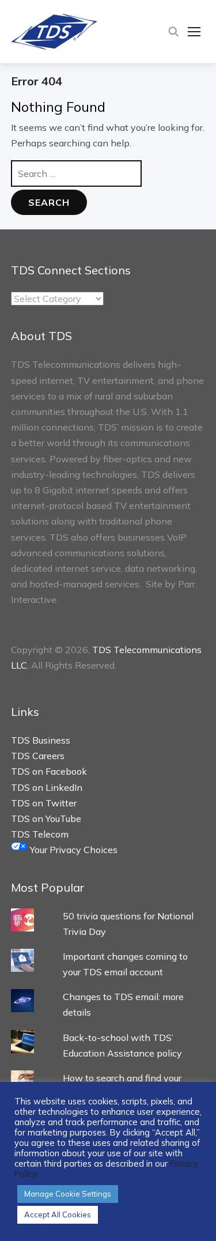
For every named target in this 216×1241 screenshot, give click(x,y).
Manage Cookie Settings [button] (67, 1193)
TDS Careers (38, 755)
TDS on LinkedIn (46, 787)
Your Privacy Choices (73, 849)
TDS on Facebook (49, 771)
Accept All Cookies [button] (57, 1214)
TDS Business (40, 740)
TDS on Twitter (44, 803)
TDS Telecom (40, 834)
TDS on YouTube (46, 818)
